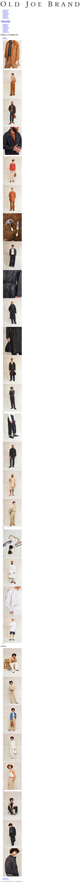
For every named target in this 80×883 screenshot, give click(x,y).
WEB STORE (6, 10)
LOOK (4, 37)
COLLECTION (6, 13)
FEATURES (5, 12)
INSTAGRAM (6, 18)
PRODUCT (5, 38)
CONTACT (5, 17)
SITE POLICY (6, 879)
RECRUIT (5, 11)
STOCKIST (5, 14)
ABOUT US (5, 15)
